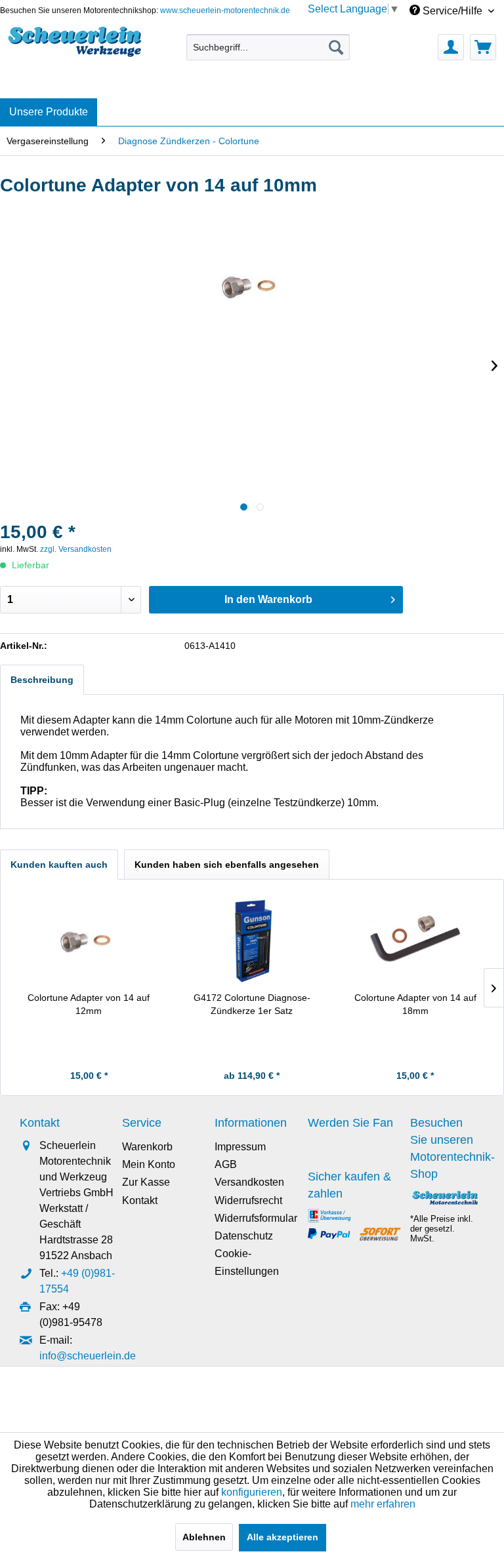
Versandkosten (249, 1182)
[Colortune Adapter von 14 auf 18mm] (415, 938)
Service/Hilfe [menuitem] (452, 10)
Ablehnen (204, 1537)
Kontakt (140, 1200)
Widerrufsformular (256, 1218)
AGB (226, 1164)
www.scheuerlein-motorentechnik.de (225, 10)
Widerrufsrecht (248, 1200)
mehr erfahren (382, 1503)
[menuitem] (268, 47)
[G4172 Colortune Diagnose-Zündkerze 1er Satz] (252, 938)
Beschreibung (42, 679)
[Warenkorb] (483, 47)
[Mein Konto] (451, 47)
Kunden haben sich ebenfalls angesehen (227, 864)
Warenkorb (147, 1146)
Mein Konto (148, 1164)
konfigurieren (251, 1492)
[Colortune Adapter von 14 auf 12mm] (89, 938)
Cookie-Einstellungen (247, 1262)
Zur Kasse (146, 1182)
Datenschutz (244, 1235)
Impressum (240, 1146)
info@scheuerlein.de (87, 1355)
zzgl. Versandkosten (76, 549)
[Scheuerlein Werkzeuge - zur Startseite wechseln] (76, 44)
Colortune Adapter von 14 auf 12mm (89, 1004)
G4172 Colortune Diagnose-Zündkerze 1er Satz (252, 1004)
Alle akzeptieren (282, 1537)
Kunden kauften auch (59, 864)
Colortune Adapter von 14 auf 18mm (415, 1004)
